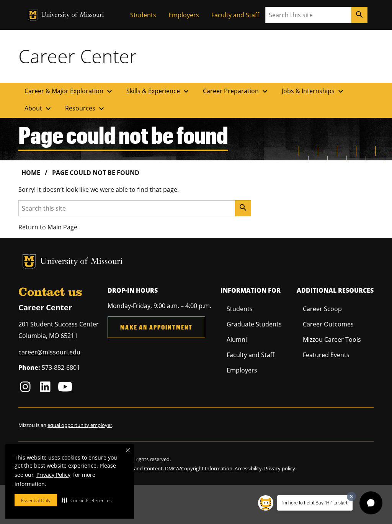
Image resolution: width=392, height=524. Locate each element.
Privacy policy (279, 468)
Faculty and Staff (235, 15)
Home (30, 172)
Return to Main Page (47, 227)
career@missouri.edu (49, 352)
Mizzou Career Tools (332, 339)
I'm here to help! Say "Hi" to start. (314, 503)
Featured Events (326, 355)
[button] (86, 500)
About (38, 108)
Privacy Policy (53, 474)
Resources (85, 108)
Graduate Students (254, 324)
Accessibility (248, 468)
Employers (183, 15)
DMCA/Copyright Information (198, 468)
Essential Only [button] (36, 500)
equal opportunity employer (79, 425)
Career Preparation (236, 91)
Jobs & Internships (313, 91)
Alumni (237, 339)
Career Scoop (322, 309)
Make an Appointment (156, 327)
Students (143, 15)
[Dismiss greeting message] (351, 496)
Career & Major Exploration (69, 91)
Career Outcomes (328, 324)
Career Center (77, 56)
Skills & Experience (158, 91)
